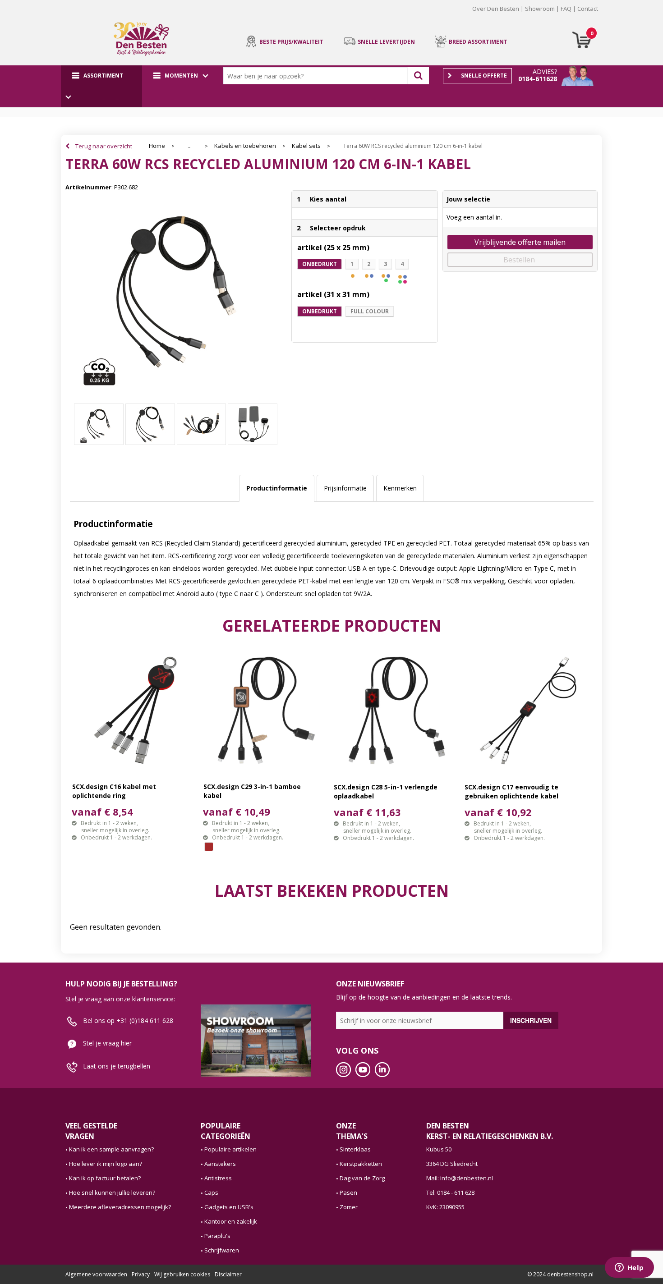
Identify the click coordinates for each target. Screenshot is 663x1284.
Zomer (349, 1207)
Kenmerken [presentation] (400, 488)
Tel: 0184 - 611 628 (450, 1192)
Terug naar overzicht (103, 146)
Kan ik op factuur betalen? (105, 1178)
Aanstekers (220, 1164)
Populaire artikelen (230, 1149)
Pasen (348, 1192)
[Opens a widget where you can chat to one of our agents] (629, 1268)
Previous (51, 15)
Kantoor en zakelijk (230, 1221)
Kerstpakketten (361, 1164)
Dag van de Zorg (362, 1178)
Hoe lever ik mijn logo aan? (105, 1164)
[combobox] (317, 75)
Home (157, 146)
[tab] (276, 488)
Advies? (545, 71)
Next (611, 15)
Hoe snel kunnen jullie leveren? (112, 1192)
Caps (211, 1192)
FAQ (566, 9)
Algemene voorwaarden (96, 1274)
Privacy (141, 1274)
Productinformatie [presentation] (276, 488)
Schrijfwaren (221, 1250)
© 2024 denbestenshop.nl (560, 1274)
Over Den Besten (495, 9)
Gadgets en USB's (228, 1207)
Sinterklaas (355, 1149)
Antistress (218, 1178)
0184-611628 (537, 78)
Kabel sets (306, 146)
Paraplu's (217, 1236)
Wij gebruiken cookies (182, 1274)
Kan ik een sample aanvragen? (111, 1149)
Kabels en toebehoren (245, 146)
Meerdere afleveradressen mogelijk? (120, 1207)
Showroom (540, 9)
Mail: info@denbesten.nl (459, 1178)
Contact (587, 9)
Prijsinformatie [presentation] (345, 488)
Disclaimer (228, 1274)
